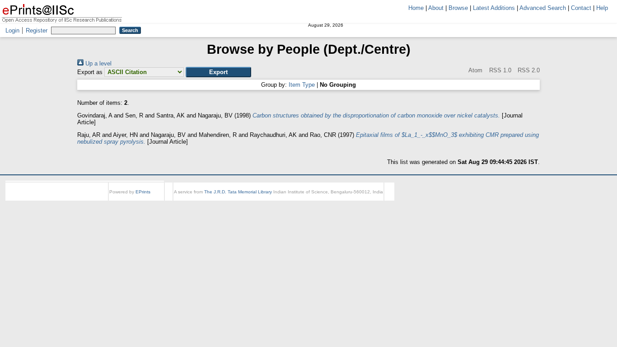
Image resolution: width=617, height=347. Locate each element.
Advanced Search (542, 8)
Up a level (98, 63)
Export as (90, 72)
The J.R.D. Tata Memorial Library (238, 191)
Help (602, 8)
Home (416, 8)
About (436, 8)
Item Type (302, 84)
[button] (218, 72)
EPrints (143, 191)
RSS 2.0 (528, 70)
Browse (458, 8)
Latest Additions (494, 8)
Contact (581, 8)
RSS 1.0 (499, 70)
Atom (474, 70)
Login (12, 30)
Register (36, 30)
